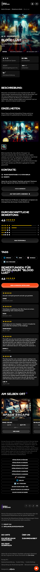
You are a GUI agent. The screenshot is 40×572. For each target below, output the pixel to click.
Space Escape (7, 422)
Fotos (4, 52)
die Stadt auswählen (6, 544)
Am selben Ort (33, 52)
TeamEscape (17, 44)
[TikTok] (33, 505)
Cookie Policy (20, 562)
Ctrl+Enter (31, 183)
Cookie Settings (30, 562)
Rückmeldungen (16, 52)
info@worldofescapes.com (14, 526)
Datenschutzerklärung (8, 562)
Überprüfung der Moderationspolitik (12, 565)
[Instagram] (29, 505)
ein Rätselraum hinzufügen (8, 539)
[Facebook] (26, 505)
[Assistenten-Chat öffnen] (36, 568)
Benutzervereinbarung (31, 565)
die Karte (5, 535)
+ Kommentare (10, 221)
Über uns (26, 535)
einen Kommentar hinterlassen (20, 285)
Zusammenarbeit (29, 538)
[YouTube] (37, 505)
